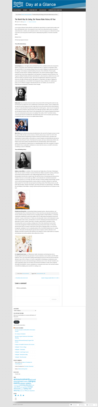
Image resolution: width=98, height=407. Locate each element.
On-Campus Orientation (20, 333)
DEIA (18, 387)
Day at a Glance (49, 4)
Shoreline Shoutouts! (28, 366)
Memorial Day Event (23, 368)
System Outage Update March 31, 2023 (50, 277)
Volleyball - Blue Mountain (20, 357)
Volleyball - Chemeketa (20, 349)
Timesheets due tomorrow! (22, 277)
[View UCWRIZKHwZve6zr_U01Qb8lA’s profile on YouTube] (23, 395)
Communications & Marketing (55, 10)
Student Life (22, 390)
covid (33, 385)
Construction (16, 385)
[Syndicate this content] (14, 328)
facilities (25, 387)
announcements (40, 273)
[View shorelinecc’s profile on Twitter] (18, 395)
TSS (26, 390)
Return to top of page (18, 404)
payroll (22, 388)
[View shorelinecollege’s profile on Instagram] (20, 395)
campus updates (25, 383)
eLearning (22, 387)
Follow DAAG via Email (19, 313)
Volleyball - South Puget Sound (21, 352)
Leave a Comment (32, 21)
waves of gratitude (31, 390)
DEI (44, 273)
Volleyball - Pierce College (20, 347)
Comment (54, 299)
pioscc (25, 21)
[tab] (15, 399)
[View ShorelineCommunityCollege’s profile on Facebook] (15, 395)
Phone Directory (33, 10)
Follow (16, 322)
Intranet (25, 10)
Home (22, 14)
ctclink (15, 387)
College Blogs (42, 10)
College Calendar (19, 328)
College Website (17, 10)
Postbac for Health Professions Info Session (24, 344)
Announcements (28, 14)
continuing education (25, 385)
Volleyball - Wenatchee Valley (21, 354)
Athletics (26, 381)
